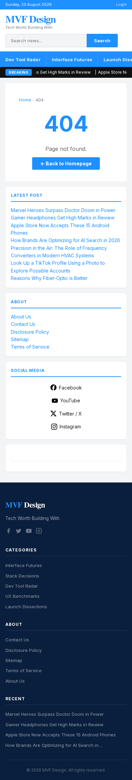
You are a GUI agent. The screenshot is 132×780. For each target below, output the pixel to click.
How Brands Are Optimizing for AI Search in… (53, 745)
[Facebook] (8, 532)
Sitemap (20, 339)
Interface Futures (72, 59)
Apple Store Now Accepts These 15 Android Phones (60, 734)
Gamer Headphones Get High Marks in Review (62, 217)
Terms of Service (30, 347)
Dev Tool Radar (23, 59)
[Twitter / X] (19, 532)
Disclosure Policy (30, 332)
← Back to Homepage (66, 163)
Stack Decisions (22, 575)
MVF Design (30, 18)
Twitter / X (70, 414)
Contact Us (23, 324)
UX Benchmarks (22, 596)
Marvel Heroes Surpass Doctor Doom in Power (63, 210)
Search (102, 40)
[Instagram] (39, 532)
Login (121, 4)
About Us (21, 317)
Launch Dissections (26, 606)
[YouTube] (29, 532)
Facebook (70, 388)
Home (25, 99)
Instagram (70, 426)
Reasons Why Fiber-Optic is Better (49, 278)
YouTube (70, 400)
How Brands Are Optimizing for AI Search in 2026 (65, 240)
